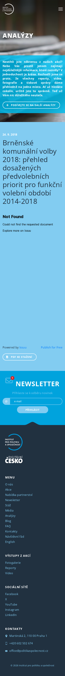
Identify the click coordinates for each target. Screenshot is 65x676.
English (10, 542)
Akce (8, 490)
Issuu (23, 347)
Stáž (8, 505)
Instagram (12, 610)
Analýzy (18, 35)
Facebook (11, 594)
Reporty (10, 568)
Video (9, 573)
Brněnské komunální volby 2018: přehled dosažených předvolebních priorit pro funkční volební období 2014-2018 (32, 172)
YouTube (11, 604)
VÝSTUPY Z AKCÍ (18, 556)
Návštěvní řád (14, 537)
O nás (9, 484)
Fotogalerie (13, 563)
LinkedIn (11, 615)
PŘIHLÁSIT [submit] (32, 409)
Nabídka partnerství (19, 495)
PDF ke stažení (21, 357)
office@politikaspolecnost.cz (28, 651)
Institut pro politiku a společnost (36, 665)
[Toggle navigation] (60, 9)
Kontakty (11, 531)
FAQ (8, 526)
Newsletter (12, 500)
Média (9, 510)
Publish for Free (51, 347)
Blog (8, 521)
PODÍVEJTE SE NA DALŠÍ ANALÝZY (33, 105)
